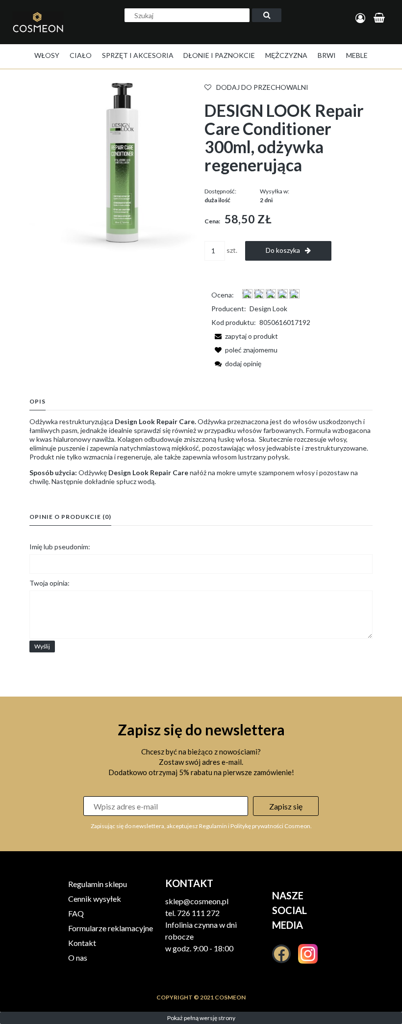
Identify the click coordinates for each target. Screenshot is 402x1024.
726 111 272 (198, 912)
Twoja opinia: (49, 583)
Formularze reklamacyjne (110, 928)
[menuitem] (46, 55)
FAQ (76, 913)
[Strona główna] (40, 32)
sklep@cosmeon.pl (196, 901)
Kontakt (82, 942)
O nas (77, 957)
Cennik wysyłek (94, 898)
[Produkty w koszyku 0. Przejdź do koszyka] (380, 18)
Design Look (268, 308)
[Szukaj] (266, 15)
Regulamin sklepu (97, 884)
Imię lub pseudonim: (59, 546)
